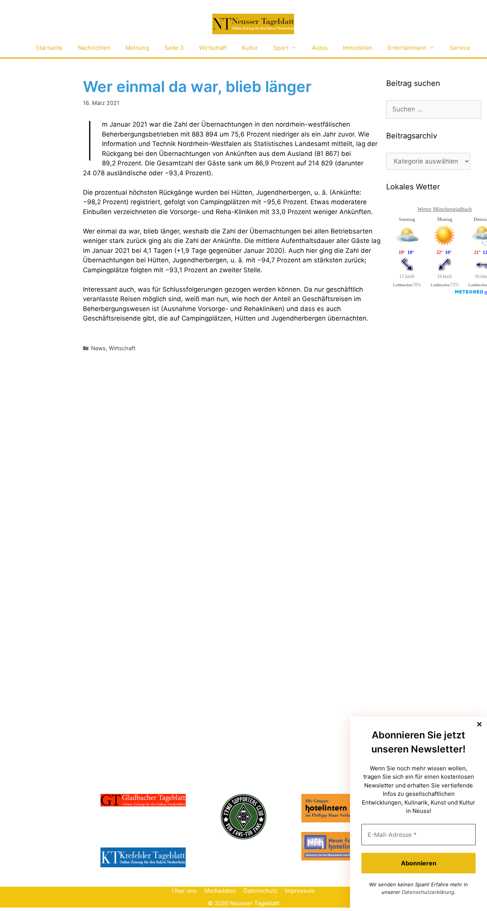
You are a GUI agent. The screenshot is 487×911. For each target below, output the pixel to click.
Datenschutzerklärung (428, 892)
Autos (320, 47)
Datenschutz (260, 890)
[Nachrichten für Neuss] (253, 24)
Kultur (250, 47)
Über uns (184, 890)
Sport (280, 47)
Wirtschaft (213, 47)
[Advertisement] (436, 429)
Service (460, 47)
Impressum (300, 890)
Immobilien (357, 47)
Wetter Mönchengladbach (444, 209)
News (98, 348)
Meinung (137, 47)
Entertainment (407, 47)
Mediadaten (220, 890)
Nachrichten (94, 47)
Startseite (49, 47)
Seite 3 (174, 47)
